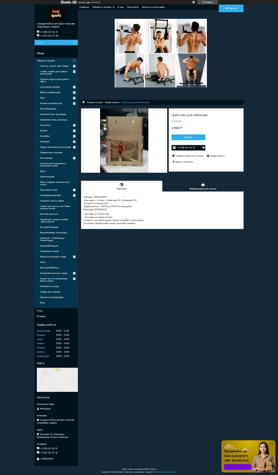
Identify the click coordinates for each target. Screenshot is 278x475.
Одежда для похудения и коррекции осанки (53, 164)
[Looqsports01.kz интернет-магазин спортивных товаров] (56, 13)
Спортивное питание (50, 87)
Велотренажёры (48, 108)
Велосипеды (46, 158)
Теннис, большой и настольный (55, 147)
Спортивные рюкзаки (50, 195)
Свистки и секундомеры (51, 297)
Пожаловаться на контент (164, 472)
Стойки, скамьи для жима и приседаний (53, 72)
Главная (84, 7)
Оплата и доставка (153, 7)
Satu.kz (153, 469)
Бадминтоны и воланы (51, 152)
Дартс (43, 171)
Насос (43, 262)
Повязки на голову (49, 286)
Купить (189, 137)
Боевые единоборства (51, 103)
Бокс (42, 97)
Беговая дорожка (49, 214)
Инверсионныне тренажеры (53, 232)
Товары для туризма (50, 291)
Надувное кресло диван (52, 200)
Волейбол (45, 136)
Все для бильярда (49, 227)
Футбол (44, 130)
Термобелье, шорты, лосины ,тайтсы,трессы (54, 220)
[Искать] (75, 42)
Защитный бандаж (49, 245)
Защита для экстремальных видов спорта (53, 279)
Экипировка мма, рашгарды (53, 119)
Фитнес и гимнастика (50, 92)
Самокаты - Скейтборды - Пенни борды (53, 239)
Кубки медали (112, 102)
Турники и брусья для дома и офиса (54, 80)
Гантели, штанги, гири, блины (54, 66)
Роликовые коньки (49, 251)
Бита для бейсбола (49, 267)
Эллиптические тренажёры (53, 114)
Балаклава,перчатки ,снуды (53, 273)
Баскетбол (45, 125)
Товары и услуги (101, 7)
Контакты (133, 7)
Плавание (45, 141)
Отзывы (41, 316)
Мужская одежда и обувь (53, 256)
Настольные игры (48, 189)
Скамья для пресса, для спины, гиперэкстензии (55, 207)
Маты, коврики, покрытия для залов (55, 183)
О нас (121, 7)
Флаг (42, 302)
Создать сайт (84, 2)
